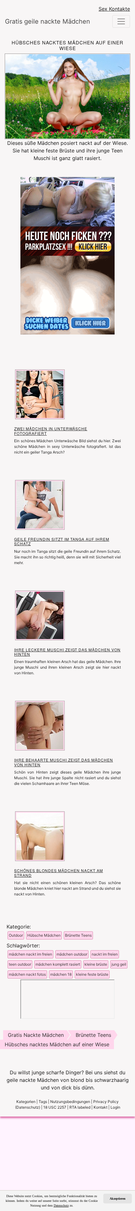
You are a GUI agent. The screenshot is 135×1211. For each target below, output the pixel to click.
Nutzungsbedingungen (70, 1101)
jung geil (118, 964)
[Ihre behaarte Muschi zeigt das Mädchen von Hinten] (40, 725)
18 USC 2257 (54, 1107)
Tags (43, 1101)
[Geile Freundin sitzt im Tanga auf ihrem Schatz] (40, 504)
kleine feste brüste (92, 974)
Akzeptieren (118, 1198)
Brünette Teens (78, 935)
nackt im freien (105, 954)
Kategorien (25, 1101)
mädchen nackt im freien (30, 954)
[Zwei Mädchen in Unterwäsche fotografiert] (40, 394)
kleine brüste (95, 964)
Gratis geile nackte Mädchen (41, 21)
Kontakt (100, 1107)
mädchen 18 (61, 974)
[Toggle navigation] (121, 21)
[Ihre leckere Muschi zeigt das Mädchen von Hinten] (40, 615)
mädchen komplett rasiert (57, 964)
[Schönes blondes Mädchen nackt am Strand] (40, 836)
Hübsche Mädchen (44, 935)
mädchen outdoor (72, 954)
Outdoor (16, 935)
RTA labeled (79, 1107)
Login (115, 1107)
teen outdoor (20, 964)
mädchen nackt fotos (27, 974)
